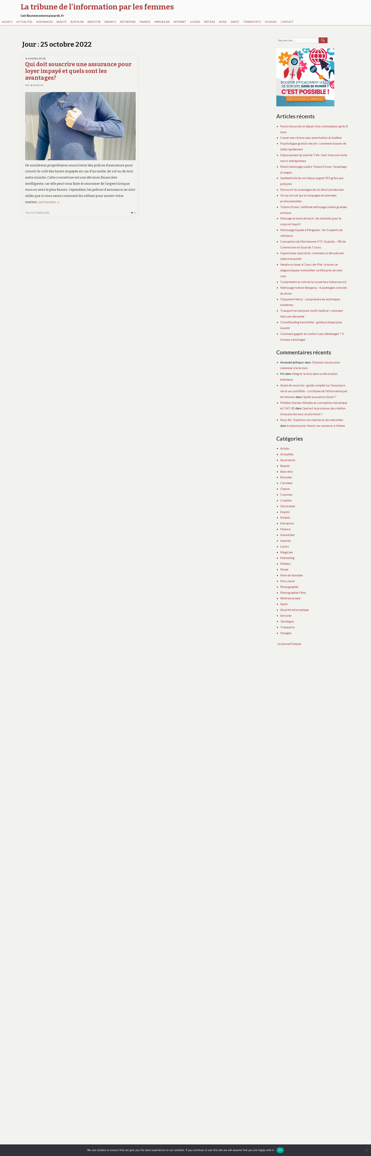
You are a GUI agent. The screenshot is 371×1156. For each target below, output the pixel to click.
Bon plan (77, 21)
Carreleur (286, 483)
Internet (180, 21)
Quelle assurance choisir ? (319, 397)
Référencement (290, 598)
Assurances (44, 21)
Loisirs (195, 21)
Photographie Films (293, 592)
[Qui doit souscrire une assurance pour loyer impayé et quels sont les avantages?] (80, 126)
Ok (280, 1150)
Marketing (287, 558)
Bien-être (94, 21)
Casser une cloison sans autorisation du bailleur (311, 137)
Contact (287, 21)
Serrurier (286, 615)
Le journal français (289, 643)
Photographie (289, 587)
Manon (38, 85)
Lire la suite (49, 202)
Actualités (24, 21)
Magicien (286, 552)
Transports (252, 21)
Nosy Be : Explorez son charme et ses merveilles (311, 420)
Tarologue (287, 621)
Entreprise (128, 21)
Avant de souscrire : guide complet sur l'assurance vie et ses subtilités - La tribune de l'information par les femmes (313, 391)
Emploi (284, 512)
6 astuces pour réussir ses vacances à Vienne (316, 425)
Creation (286, 500)
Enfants (110, 21)
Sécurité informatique (294, 609)
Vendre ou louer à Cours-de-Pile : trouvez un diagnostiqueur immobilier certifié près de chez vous (311, 270)
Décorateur (287, 506)
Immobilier (162, 21)
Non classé (287, 581)
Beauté (61, 21)
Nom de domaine (291, 575)
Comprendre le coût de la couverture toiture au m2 (313, 282)
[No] (366, 1150)
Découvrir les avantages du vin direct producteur (312, 189)
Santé (235, 21)
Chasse (285, 488)
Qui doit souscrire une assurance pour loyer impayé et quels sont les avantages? (78, 71)
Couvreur (286, 494)
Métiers (209, 21)
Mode (223, 21)
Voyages (271, 21)
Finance (145, 21)
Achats (7, 21)
